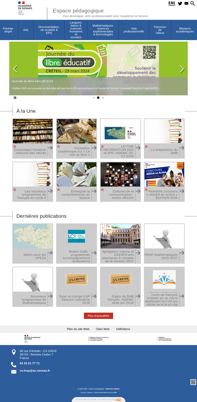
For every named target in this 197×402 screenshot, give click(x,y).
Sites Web (103, 329)
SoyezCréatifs (103, 392)
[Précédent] (15, 69)
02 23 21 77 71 (30, 363)
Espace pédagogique (100, 12)
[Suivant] (181, 69)
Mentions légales (113, 389)
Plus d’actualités (98, 315)
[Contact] (186, 3)
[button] (192, 3)
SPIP (115, 392)
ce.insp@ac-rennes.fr (35, 370)
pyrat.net (89, 392)
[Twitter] (180, 3)
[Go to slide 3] (102, 97)
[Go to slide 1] (93, 97)
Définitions (123, 329)
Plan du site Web (78, 329)
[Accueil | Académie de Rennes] (33, 339)
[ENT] (172, 4)
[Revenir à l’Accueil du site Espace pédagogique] (25, 8)
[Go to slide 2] (97, 97)
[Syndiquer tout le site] (118, 399)
